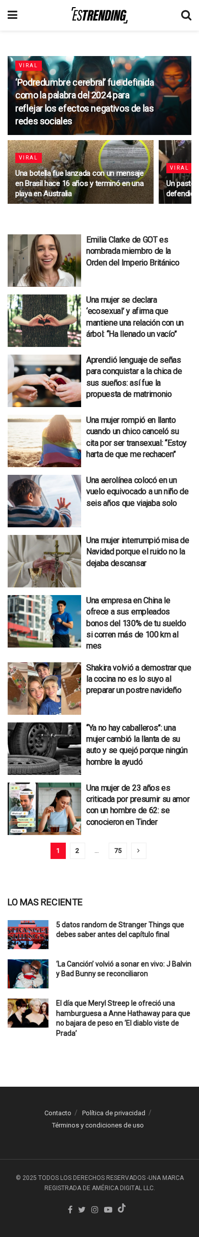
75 (117, 850)
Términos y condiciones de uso (98, 1125)
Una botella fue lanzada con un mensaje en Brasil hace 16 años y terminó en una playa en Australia (79, 183)
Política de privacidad (113, 1113)
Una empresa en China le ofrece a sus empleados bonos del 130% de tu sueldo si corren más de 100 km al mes (136, 623)
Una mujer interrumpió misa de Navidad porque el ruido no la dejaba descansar (137, 551)
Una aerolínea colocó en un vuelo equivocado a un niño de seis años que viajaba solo (137, 491)
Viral (28, 65)
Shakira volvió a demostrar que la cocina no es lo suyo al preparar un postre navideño (138, 679)
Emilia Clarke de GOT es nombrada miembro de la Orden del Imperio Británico (132, 251)
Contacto (57, 1113)
